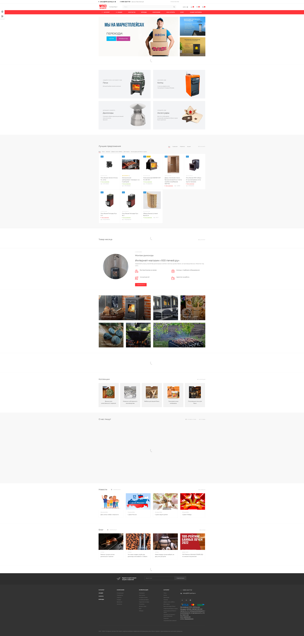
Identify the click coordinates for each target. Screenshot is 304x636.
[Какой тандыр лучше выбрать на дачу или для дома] (165, 541)
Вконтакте (182, 600)
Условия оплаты (143, 597)
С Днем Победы (187, 514)
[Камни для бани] (111, 335)
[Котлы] (192, 84)
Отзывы (119, 599)
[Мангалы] (179, 335)
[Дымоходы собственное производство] (192, 26)
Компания (120, 589)
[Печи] (138, 84)
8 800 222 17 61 (125, 1)
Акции (101, 593)
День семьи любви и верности (110, 514)
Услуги (101, 596)
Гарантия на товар (144, 602)
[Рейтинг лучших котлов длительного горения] (111, 541)
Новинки (166, 618)
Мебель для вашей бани (151, 401)
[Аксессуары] (192, 115)
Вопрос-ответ (142, 606)
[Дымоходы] (138, 115)
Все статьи (202, 530)
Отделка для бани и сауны (171, 608)
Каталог (101, 589)
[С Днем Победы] (192, 501)
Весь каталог (201, 146)
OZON (111, 39)
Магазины (142, 593)
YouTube (186, 600)
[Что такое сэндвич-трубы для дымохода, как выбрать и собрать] (138, 541)
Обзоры (141, 610)
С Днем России (132, 514)
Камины (166, 599)
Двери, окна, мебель (169, 602)
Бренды (101, 599)
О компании (120, 593)
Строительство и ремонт (170, 620)
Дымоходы (108, 113)
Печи (105, 83)
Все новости (201, 489)
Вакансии (119, 602)
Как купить (142, 595)
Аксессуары (163, 113)
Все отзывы (202, 419)
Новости (103, 489)
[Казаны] (138, 335)
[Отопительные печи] (125, 307)
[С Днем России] (138, 501)
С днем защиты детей (161, 514)
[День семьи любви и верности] (111, 501)
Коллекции (104, 379)
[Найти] (174, 6)
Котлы (160, 83)
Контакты (119, 604)
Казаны (131, 344)
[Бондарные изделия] (192, 307)
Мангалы (159, 344)
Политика (141, 604)
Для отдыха (167, 604)
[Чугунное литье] (165, 307)
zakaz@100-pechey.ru (107, 1)
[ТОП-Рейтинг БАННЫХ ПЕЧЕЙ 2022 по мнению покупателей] (192, 541)
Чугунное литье (161, 317)
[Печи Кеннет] (192, 46)
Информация (143, 589)
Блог (101, 530)
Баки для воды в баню (169, 606)
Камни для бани (107, 344)
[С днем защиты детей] (165, 501)
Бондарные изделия (190, 317)
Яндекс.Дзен (190, 600)
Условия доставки (144, 599)
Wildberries (123, 39)
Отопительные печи (108, 317)
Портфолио (120, 595)
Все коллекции (201, 379)
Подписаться (180, 578)
